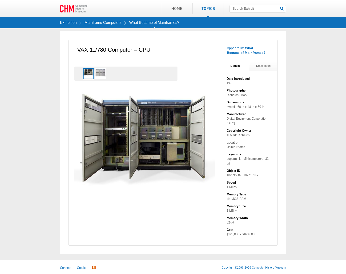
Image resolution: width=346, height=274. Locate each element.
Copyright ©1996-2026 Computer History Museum (254, 267)
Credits (82, 268)
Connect (65, 268)
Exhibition (68, 23)
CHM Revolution (73, 8)
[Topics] (208, 8)
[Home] (176, 8)
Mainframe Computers (102, 23)
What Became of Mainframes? (154, 23)
